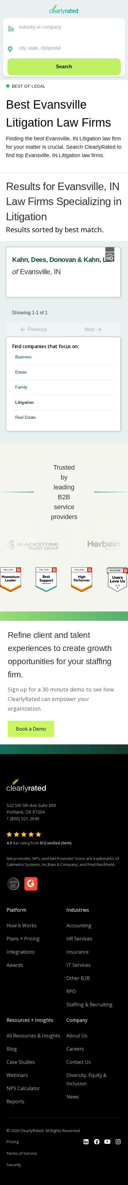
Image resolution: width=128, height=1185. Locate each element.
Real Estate (25, 417)
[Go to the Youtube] (96, 1141)
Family (21, 387)
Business (23, 356)
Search (64, 66)
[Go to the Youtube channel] (107, 1141)
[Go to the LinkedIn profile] (86, 1141)
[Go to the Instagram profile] (118, 1141)
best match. (84, 229)
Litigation (24, 402)
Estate (20, 372)
